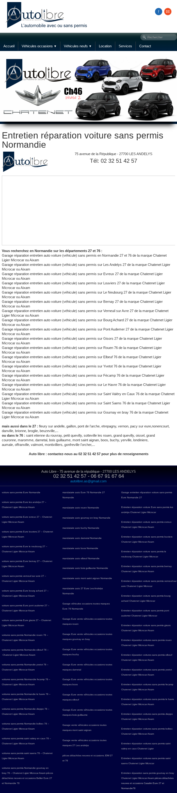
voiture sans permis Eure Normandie (21, 492)
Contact (145, 46)
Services (125, 46)
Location (105, 46)
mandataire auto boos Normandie (80, 548)
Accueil (9, 46)
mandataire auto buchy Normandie (80, 528)
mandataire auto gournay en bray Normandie (86, 518)
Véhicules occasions (39, 46)
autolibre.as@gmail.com (88, 481)
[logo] (48, 10)
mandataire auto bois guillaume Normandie (85, 568)
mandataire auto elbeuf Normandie (81, 558)
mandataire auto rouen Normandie (80, 507)
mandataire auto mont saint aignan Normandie (87, 578)
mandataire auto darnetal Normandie (82, 538)
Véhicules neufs (78, 46)
